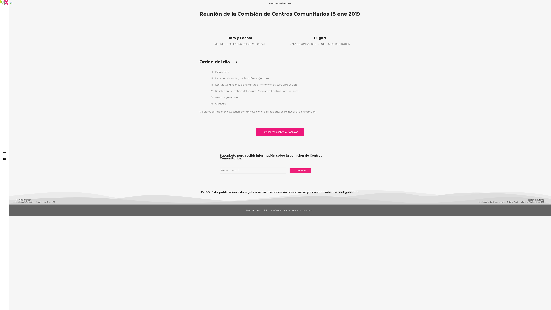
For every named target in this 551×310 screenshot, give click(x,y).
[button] (280, 132)
